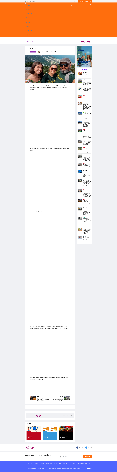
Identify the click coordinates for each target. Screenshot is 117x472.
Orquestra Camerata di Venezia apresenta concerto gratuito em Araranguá (87, 203)
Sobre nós (26, 1)
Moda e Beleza (67, 464)
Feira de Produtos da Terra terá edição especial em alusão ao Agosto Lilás (87, 174)
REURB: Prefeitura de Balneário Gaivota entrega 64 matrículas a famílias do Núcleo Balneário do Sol (87, 193)
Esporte (63, 5)
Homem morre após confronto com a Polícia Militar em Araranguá (87, 75)
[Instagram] (76, 1)
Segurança (56, 5)
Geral (50, 5)
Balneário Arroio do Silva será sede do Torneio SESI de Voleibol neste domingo (87, 116)
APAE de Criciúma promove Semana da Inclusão (87, 98)
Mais (85, 5)
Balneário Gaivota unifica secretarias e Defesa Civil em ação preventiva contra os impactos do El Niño (87, 211)
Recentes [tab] (85, 69)
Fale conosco (32, 1)
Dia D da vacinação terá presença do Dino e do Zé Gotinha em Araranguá (87, 231)
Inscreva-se (87, 456)
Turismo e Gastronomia (45, 464)
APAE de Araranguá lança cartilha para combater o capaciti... (33, 435)
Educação (85, 154)
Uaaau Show (32, 51)
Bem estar (61, 464)
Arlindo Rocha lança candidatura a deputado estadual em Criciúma (87, 82)
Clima (44, 5)
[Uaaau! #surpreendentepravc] (29, 20)
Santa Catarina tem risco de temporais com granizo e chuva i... (50, 435)
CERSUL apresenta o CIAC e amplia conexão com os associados (87, 143)
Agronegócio (54, 464)
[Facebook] (74, 1)
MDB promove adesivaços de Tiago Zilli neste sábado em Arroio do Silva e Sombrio (87, 240)
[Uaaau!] (30, 447)
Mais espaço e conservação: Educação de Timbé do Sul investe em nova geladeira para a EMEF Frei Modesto (87, 222)
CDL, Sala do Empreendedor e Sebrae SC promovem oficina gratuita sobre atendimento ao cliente (87, 106)
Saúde (84, 217)
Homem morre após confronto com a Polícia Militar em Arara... (65, 435)
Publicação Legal (72, 5)
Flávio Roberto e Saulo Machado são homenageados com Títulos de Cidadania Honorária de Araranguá (87, 184)
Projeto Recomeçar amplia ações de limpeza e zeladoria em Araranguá (87, 150)
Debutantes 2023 (72, 463)
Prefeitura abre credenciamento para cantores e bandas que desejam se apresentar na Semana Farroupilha (87, 134)
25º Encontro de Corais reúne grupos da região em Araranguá (86, 166)
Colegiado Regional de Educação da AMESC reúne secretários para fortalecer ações (87, 158)
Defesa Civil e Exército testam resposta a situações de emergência (86, 124)
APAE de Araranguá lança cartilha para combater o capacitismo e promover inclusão (87, 90)
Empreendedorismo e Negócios (84, 463)
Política (80, 5)
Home (40, 5)
